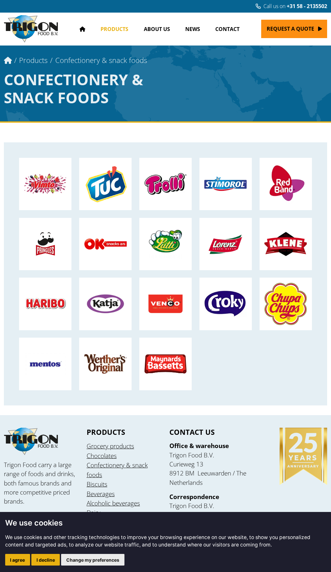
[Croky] (225, 304)
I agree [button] (17, 560)
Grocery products (110, 446)
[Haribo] (45, 304)
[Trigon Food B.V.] (31, 29)
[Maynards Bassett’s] (165, 364)
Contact (227, 29)
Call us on (295, 6)
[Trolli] (165, 184)
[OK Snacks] (105, 244)
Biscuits (97, 484)
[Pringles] (45, 244)
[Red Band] (286, 184)
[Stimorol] (225, 184)
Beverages (101, 494)
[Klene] (286, 244)
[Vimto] (45, 184)
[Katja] (105, 304)
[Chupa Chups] (286, 304)
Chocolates (102, 456)
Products (114, 29)
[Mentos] (45, 364)
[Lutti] (165, 244)
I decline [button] (46, 560)
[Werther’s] (105, 364)
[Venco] (165, 304)
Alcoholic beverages (113, 503)
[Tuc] (105, 184)
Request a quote (290, 28)
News (192, 29)
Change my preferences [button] (92, 560)
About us (157, 29)
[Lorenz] (225, 244)
